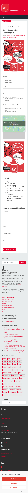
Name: (4, 226)
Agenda (4, 303)
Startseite (5, 25)
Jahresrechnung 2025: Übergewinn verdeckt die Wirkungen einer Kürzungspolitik (12, 341)
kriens (11, 381)
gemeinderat (6, 378)
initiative (5, 381)
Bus (20, 372)
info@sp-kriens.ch (5, 420)
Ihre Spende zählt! (7, 301)
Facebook (5, 442)
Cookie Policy (4, 456)
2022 (4, 364)
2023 (9, 364)
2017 (19, 358)
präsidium (18, 383)
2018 (4, 361)
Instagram (5, 446)
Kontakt (4, 309)
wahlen (14, 111)
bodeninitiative (7, 372)
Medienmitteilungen (7, 305)
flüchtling (21, 375)
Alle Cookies (14, 479)
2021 (19, 361)
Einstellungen (14, 487)
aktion (4, 370)
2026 (19, 364)
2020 (14, 361)
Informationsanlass (20, 35)
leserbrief (17, 381)
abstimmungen (16, 367)
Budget (15, 372)
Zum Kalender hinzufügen (14, 87)
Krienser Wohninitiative (8, 297)
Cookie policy (8, 491)
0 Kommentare (12, 37)
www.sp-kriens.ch (5, 418)
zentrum (5, 395)
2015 (9, 358)
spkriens (11, 386)
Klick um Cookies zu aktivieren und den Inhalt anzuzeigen (14, 123)
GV (21, 378)
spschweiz (18, 386)
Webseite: (5, 240)
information (8, 111)
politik (4, 383)
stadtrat (5, 389)
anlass (15, 370)
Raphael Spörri (10, 35)
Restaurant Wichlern (11, 97)
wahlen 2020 (12, 392)
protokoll (11, 383)
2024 (14, 364)
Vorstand (18, 389)
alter (10, 370)
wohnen (20, 392)
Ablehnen (14, 483)
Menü (2, 17)
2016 (14, 358)
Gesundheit (15, 378)
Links (3, 311)
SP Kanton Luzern (7, 470)
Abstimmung (6, 367)
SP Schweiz (5, 467)
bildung (21, 370)
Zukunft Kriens (13, 395)
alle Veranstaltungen (9, 321)
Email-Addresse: (7, 233)
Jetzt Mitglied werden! (8, 299)
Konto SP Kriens (5, 430)
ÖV (20, 395)
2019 (9, 361)
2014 (4, 358)
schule (5, 386)
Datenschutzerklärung (17, 491)
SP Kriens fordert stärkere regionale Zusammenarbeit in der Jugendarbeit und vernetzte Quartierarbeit (14, 346)
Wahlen (4, 37)
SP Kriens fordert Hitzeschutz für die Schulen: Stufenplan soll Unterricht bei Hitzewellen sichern (13, 336)
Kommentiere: (6, 211)
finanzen (14, 375)
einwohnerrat (6, 375)
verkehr (12, 389)
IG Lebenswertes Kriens (8, 307)
